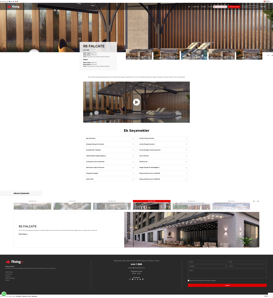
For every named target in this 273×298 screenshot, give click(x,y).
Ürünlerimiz (196, 6)
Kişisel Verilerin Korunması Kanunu (197, 280)
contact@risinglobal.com (136, 268)
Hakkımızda (8, 272)
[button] (272, 55)
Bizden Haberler (10, 278)
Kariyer (210, 6)
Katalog (203, 6)
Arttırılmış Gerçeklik (221, 6)
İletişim (7, 280)
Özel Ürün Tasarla (234, 6)
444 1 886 (136, 264)
